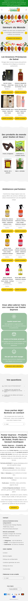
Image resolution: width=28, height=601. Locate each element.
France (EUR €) (13, 589)
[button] (1, 9)
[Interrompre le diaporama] (25, 51)
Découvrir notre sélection (14, 366)
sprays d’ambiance (19, 463)
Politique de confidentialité (10, 559)
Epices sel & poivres (7, 172)
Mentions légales (7, 556)
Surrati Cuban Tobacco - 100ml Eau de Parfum (7, 85)
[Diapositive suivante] (26, 33)
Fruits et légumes (8, 153)
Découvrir (14, 507)
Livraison (5, 553)
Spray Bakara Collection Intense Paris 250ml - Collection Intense (20, 221)
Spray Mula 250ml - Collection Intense (20, 278)
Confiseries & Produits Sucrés (20, 154)
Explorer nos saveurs (14, 38)
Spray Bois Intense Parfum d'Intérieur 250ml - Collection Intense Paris (7, 221)
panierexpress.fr (15, 599)
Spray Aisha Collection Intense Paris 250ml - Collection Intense (7, 251)
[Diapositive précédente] (2, 33)
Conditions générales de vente (11, 562)
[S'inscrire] (23, 424)
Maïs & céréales (20, 171)
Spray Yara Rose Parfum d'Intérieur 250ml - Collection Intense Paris (20, 251)
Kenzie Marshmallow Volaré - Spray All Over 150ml (20, 111)
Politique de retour (8, 566)
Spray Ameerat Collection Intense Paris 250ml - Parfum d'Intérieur (7, 280)
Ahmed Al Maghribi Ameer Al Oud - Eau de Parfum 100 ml (20, 85)
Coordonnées (6, 569)
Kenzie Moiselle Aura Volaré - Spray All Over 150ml (7, 111)
